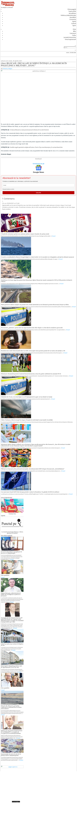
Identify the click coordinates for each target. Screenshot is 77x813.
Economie (73, 19)
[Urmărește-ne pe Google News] (38, 169)
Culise (74, 35)
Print (74, 29)
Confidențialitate (38, 809)
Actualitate (72, 13)
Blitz (74, 31)
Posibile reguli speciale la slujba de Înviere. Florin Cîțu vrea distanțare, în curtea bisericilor (36, 147)
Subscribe (38, 192)
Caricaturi (73, 33)
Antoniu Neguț (7, 68)
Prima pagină (72, 9)
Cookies (48, 809)
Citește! (53, 236)
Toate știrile (72, 11)
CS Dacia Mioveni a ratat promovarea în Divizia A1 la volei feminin (29, 130)
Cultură (73, 23)
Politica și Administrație (68, 15)
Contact (28, 809)
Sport (74, 25)
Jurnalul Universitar (70, 37)
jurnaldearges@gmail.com (15, 775)
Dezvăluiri (73, 17)
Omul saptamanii (70, 39)
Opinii (74, 21)
